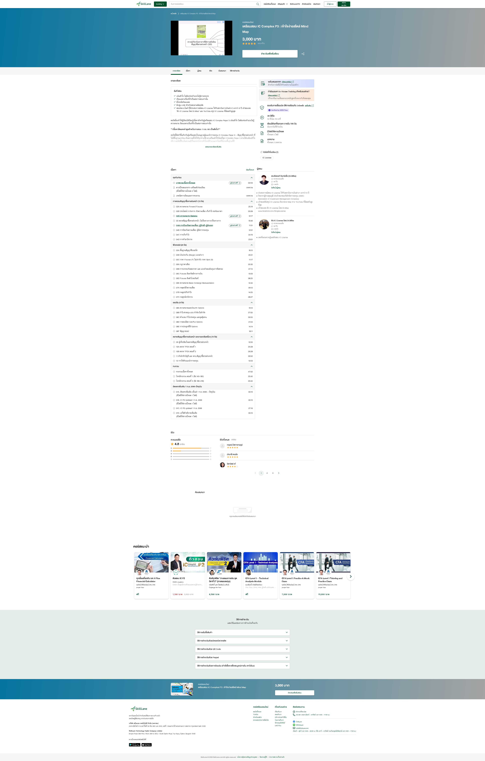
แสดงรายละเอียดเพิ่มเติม (213, 146)
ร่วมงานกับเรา (279, 720)
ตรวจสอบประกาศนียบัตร (261, 720)
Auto (217, 53)
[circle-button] (351, 576)
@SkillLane (299, 725)
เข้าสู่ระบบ (330, 4)
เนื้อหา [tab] (188, 70)
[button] (266, 158)
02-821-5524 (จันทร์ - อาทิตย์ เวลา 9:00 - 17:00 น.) (313, 715)
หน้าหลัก (174, 13)
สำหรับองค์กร (306, 4)
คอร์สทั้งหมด (257, 711)
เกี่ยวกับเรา (278, 711)
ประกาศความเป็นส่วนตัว (276, 757)
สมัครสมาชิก (344, 4)
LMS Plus (278, 725)
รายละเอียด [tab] (176, 70)
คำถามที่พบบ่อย (301, 711)
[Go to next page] (278, 473)
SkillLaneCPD (295, 4)
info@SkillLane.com (302, 728)
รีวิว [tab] (210, 70)
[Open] (258, 4)
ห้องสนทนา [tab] (222, 70)
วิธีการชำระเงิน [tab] (235, 70)
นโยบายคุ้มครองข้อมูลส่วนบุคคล (247, 757)
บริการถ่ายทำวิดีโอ (280, 717)
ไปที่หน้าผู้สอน (276, 187)
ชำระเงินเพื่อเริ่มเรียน (270, 54)
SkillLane (299, 721)
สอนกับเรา (316, 4)
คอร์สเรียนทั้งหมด (270, 4)
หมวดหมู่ (159, 4)
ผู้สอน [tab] (199, 70)
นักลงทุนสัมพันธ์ (280, 723)
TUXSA (255, 714)
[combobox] (215, 4)
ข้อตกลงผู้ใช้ (263, 757)
